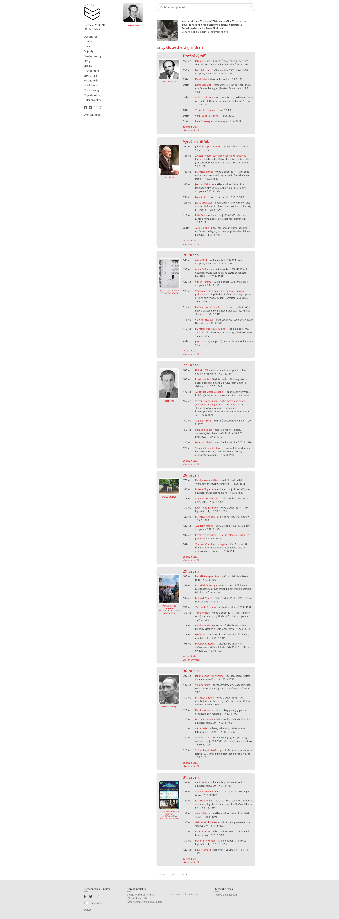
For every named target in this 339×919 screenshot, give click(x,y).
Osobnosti (90, 36)
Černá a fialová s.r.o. (227, 894)
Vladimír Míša (202, 684)
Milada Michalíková (206, 442)
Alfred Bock (201, 260)
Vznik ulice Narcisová (206, 115)
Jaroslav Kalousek (204, 184)
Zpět (172, 874)
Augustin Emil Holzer (206, 498)
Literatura (90, 75)
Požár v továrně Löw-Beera (209, 307)
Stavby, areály (92, 56)
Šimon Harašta (203, 281)
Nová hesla (91, 85)
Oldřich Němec (203, 97)
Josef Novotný (202, 341)
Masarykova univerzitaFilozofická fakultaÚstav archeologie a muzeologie (144, 898)
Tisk (182, 874)
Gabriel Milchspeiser (206, 822)
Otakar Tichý (202, 737)
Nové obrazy (91, 90)
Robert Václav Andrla (206, 507)
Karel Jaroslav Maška (206, 480)
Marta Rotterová (204, 719)
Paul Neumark (203, 849)
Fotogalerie (91, 80)
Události (89, 41)
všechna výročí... (191, 130)
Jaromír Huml (202, 60)
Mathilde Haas (203, 70)
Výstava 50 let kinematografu (211, 544)
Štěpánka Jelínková (205, 750)
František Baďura (204, 697)
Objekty (88, 51)
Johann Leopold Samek (207, 146)
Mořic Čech (201, 634)
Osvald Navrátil (203, 813)
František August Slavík (208, 576)
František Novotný (205, 585)
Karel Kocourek (203, 84)
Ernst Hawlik (202, 379)
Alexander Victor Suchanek (209, 391)
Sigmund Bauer (203, 429)
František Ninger (204, 800)
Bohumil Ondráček (205, 840)
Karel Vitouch (202, 625)
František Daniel (204, 171)
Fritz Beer (200, 215)
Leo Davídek (133, 25)
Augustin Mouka (204, 525)
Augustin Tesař (203, 420)
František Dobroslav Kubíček (210, 328)
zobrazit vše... (190, 126)
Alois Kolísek (202, 227)
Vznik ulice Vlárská (205, 110)
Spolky (88, 66)
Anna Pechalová (203, 269)
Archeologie (91, 70)
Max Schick (201, 197)
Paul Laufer (201, 782)
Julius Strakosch (204, 202)
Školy (87, 61)
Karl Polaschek (203, 710)
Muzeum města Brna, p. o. (187, 894)
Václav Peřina (202, 728)
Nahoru (161, 874)
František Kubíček (205, 516)
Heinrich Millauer (204, 370)
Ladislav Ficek (202, 831)
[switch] (86, 903)
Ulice (87, 46)
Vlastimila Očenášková (207, 607)
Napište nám (92, 95)
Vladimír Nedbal (204, 319)
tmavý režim (96, 903)
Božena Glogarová (205, 489)
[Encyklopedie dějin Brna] (101, 107)
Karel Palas (201, 79)
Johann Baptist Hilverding (209, 675)
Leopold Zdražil (203, 598)
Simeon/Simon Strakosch (208, 448)
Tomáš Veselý (202, 612)
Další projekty (92, 100)
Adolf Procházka (204, 791)
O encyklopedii (93, 114)
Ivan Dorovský (202, 121)
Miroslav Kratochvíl (205, 643)
